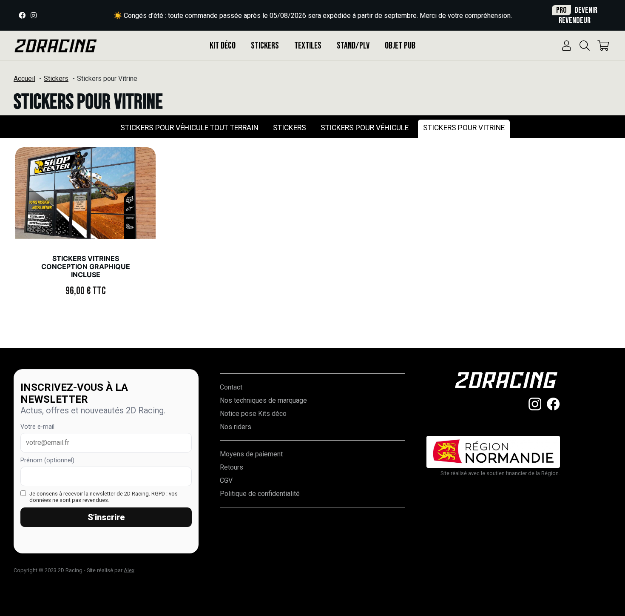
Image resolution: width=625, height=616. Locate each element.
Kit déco (223, 46)
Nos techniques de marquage (263, 400)
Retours (231, 467)
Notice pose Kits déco (253, 414)
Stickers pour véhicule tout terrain (189, 127)
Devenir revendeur (576, 15)
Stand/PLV (353, 46)
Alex (129, 570)
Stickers (265, 46)
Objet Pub (400, 46)
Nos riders (235, 427)
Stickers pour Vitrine (464, 127)
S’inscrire (106, 517)
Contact (231, 387)
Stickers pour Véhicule (365, 127)
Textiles (307, 46)
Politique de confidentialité (260, 494)
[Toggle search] (584, 45)
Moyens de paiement (251, 454)
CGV (226, 480)
